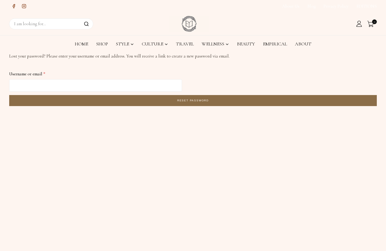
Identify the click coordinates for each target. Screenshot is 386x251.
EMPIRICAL (275, 44)
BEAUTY (246, 44)
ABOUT (303, 44)
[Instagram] (23, 6)
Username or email (28, 73)
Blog (311, 6)
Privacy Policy (336, 6)
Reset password (193, 100)
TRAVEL (185, 44)
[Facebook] (13, 6)
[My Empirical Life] (189, 24)
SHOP (102, 44)
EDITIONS (367, 6)
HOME (81, 44)
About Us (290, 6)
